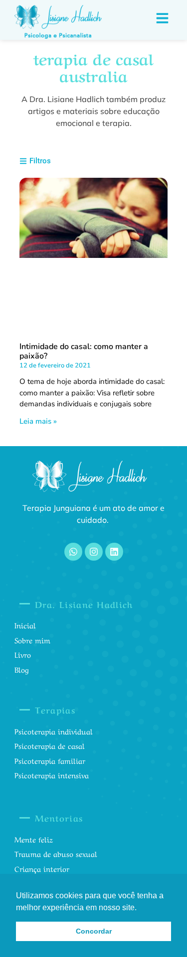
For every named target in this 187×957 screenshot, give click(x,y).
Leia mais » (38, 421)
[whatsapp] (73, 552)
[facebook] (114, 552)
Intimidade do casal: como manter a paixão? (83, 351)
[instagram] (94, 552)
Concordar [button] (94, 931)
